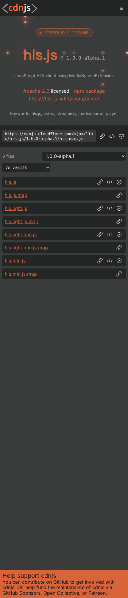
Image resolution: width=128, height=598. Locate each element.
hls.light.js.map (21, 221)
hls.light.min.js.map (26, 247)
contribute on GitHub (45, 582)
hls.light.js (16, 208)
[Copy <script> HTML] (112, 136)
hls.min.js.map (21, 274)
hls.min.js (15, 260)
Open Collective (61, 593)
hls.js (10, 182)
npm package (89, 91)
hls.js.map (16, 195)
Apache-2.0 (36, 91)
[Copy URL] (102, 136)
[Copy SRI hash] (121, 136)
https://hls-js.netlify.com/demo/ (64, 99)
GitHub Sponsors (21, 593)
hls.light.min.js (21, 234)
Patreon (97, 593)
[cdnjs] (19, 8)
